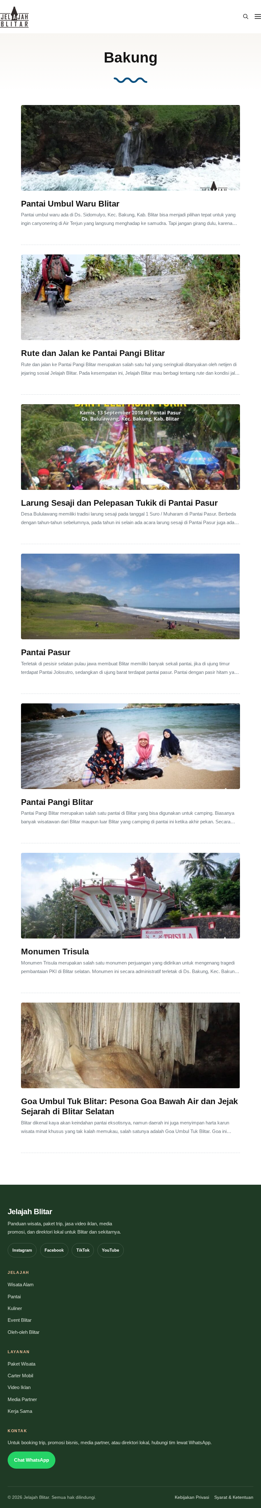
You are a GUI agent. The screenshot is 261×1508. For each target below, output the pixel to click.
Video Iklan (19, 1387)
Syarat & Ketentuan (233, 1497)
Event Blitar (20, 1320)
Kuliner (15, 1308)
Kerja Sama (20, 1411)
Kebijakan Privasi (192, 1497)
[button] (246, 17)
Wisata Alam (21, 1284)
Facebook (54, 1250)
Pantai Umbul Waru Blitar (70, 203)
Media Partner (22, 1399)
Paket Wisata (21, 1363)
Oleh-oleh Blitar (23, 1332)
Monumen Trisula (55, 951)
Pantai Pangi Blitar (57, 802)
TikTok (82, 1250)
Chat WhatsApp (31, 1460)
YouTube (110, 1250)
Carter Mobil (20, 1375)
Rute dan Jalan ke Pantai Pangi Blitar (93, 353)
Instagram (22, 1250)
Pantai (14, 1296)
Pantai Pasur (45, 652)
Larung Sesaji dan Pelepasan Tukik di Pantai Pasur (119, 503)
